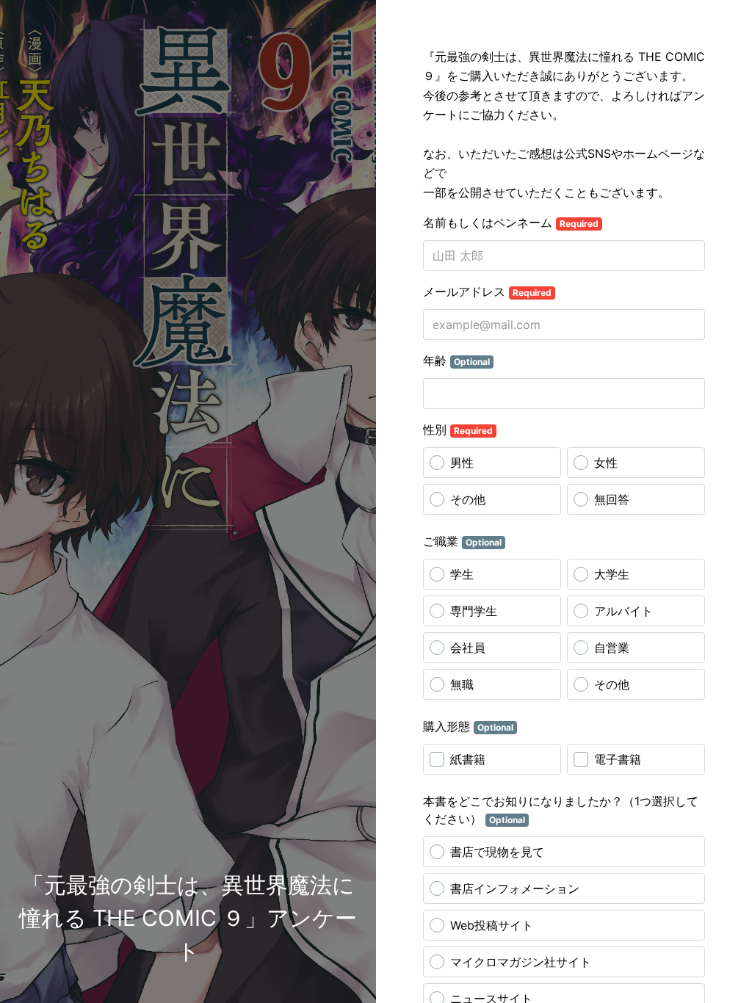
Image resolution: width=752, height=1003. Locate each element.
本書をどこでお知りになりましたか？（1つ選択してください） (560, 810)
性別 (458, 429)
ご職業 (462, 541)
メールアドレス (487, 291)
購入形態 (468, 726)
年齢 (456, 360)
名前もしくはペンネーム (511, 222)
